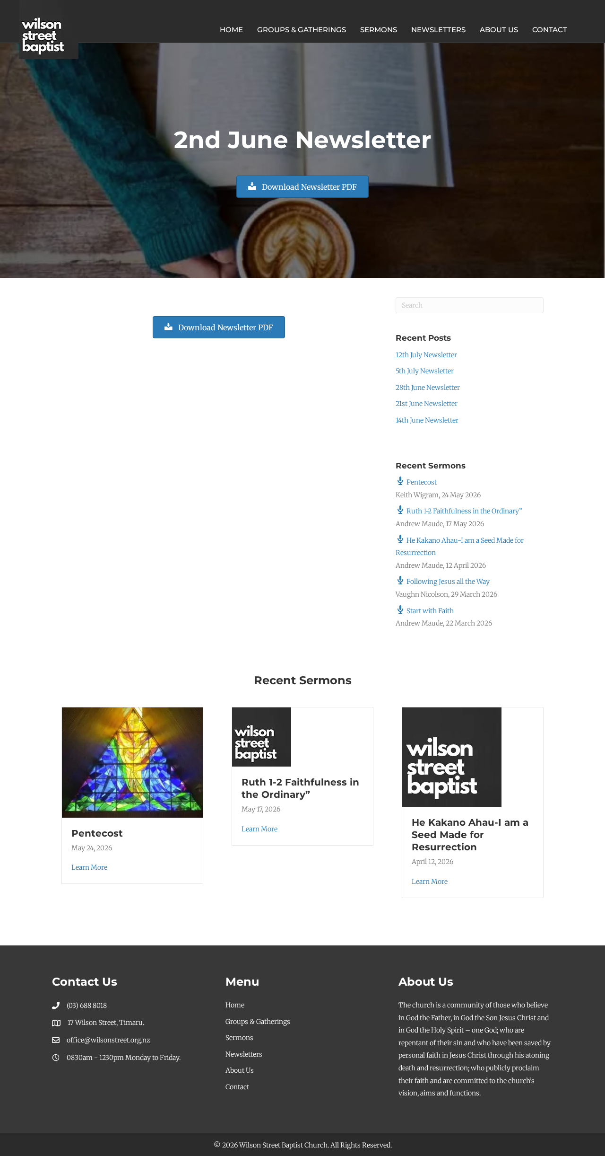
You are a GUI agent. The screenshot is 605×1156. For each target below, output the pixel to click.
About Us (499, 29)
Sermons (378, 29)
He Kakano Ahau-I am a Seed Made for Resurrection (470, 835)
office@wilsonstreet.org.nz (108, 1040)
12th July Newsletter (426, 355)
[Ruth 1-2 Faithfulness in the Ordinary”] (261, 736)
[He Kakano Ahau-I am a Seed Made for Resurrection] (451, 756)
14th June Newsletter (427, 420)
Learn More (89, 867)
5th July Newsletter (425, 371)
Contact (549, 29)
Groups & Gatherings (301, 29)
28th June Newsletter (428, 387)
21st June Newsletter (427, 403)
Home (231, 29)
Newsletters (438, 29)
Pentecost (97, 833)
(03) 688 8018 (87, 1005)
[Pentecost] (132, 762)
